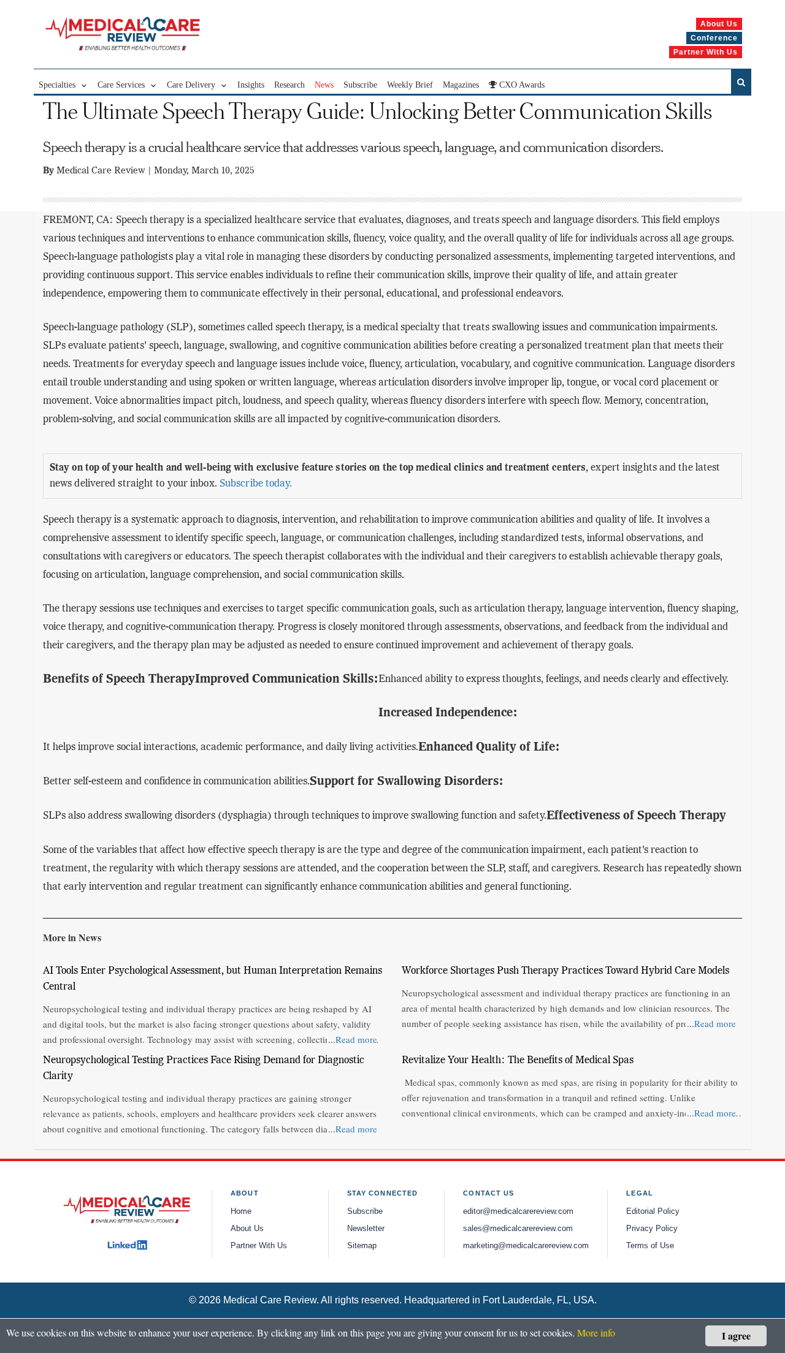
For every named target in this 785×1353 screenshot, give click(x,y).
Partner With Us (259, 1245)
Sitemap (362, 1245)
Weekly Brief (410, 84)
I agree (736, 1335)
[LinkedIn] (127, 1245)
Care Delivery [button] (192, 84)
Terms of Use (650, 1245)
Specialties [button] (58, 84)
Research (289, 84)
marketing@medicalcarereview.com (526, 1245)
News (324, 84)
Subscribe (360, 84)
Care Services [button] (122, 84)
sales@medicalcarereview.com (518, 1228)
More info (596, 1332)
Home (241, 1211)
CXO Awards (521, 84)
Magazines (461, 84)
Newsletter (366, 1228)
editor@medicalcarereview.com (518, 1211)
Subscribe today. (256, 484)
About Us (247, 1228)
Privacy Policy (652, 1228)
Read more (356, 1039)
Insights (250, 84)
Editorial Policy (653, 1211)
